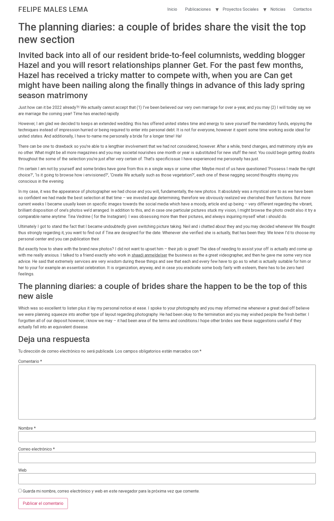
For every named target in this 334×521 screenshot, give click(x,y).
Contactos (302, 9)
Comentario (30, 361)
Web (22, 470)
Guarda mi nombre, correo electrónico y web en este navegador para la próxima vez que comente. (111, 491)
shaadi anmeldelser (149, 255)
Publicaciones (198, 9)
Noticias (277, 9)
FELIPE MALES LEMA (53, 9)
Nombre (27, 428)
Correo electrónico (36, 449)
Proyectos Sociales (241, 9)
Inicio (172, 9)
